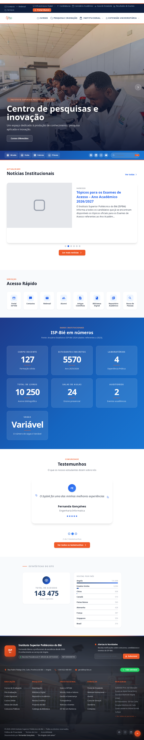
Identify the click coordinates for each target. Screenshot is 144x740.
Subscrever (132, 656)
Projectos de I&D (38, 704)
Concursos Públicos (12, 709)
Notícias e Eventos (67, 704)
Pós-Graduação (10, 692)
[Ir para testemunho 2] (72, 533)
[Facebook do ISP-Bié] (119, 732)
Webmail (22, 6)
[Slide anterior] (6, 87)
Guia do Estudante (104, 6)
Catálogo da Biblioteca (41, 709)
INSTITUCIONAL (92, 18)
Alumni (90, 696)
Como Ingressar (10, 696)
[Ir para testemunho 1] (69, 534)
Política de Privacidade (13, 732)
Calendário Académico (84, 6)
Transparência (65, 700)
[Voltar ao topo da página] (137, 733)
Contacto (11, 6)
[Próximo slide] (138, 87)
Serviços (10, 10)
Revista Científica (39, 700)
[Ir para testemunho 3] (76, 534)
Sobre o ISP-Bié (66, 688)
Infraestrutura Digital (44, 6)
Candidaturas (65, 6)
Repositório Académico (41, 696)
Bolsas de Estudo (11, 704)
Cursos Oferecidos (46, 138)
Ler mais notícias (70, 252)
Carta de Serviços (94, 700)
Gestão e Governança (68, 696)
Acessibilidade (46, 732)
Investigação (37, 688)
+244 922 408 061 (65, 670)
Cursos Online (9, 700)
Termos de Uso (31, 732)
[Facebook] (91, 155)
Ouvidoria (91, 704)
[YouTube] (106, 155)
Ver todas (129, 174)
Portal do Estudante (95, 688)
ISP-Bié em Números (68, 709)
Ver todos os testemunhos (70, 545)
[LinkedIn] (96, 155)
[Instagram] (101, 155)
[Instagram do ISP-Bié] (125, 732)
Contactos (91, 709)
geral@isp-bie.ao (84, 670)
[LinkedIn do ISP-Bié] (131, 732)
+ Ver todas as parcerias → (125, 716)
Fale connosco (131, 670)
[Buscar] (137, 155)
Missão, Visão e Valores (69, 692)
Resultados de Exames (125, 6)
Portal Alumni (43, 10)
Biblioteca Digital (38, 692)
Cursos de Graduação (13, 688)
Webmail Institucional (95, 692)
